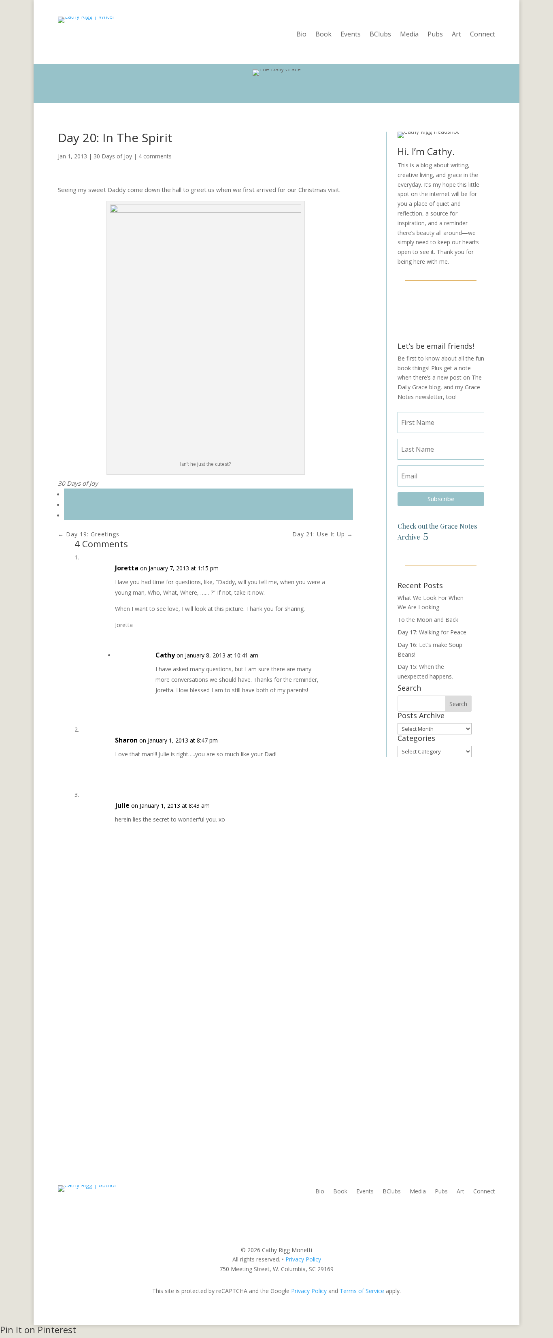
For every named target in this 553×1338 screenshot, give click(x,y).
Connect (482, 34)
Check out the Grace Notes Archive (437, 531)
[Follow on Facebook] (421, 300)
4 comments (155, 156)
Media (409, 34)
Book (323, 34)
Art (456, 34)
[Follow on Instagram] (441, 300)
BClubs (380, 34)
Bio (301, 34)
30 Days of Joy (113, 156)
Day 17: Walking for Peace (432, 632)
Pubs (435, 34)
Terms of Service (362, 1291)
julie (122, 805)
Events (350, 34)
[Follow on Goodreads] (460, 300)
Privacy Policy (303, 1259)
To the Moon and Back (428, 619)
